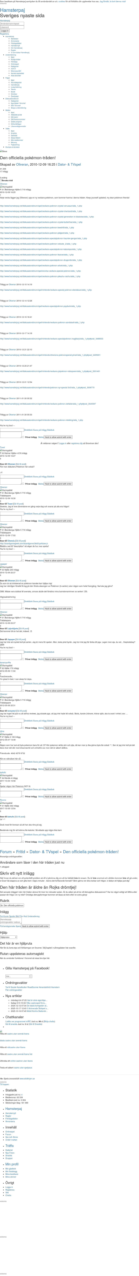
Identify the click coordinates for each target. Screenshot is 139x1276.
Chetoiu (11, 540)
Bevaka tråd (7, 180)
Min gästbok (10, 1168)
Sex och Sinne (11, 1137)
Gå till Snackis (35, 1024)
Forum (6, 851)
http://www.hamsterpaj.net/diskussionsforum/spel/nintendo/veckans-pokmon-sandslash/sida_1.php (42, 322)
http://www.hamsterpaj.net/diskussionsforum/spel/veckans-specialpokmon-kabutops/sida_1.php (41, 249)
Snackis (14, 133)
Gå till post (20, 464)
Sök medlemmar (17, 140)
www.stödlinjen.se (27, 1078)
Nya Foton (9, 1152)
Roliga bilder (15, 59)
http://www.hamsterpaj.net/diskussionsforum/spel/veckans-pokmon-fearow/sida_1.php (37, 254)
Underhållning (10, 55)
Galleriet (14, 135)
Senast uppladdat (17, 73)
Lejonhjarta (12, 628)
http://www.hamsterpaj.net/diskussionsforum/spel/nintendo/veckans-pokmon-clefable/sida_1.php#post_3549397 (48, 403)
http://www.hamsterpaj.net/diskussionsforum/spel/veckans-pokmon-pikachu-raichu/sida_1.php (40, 276)
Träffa (7, 128)
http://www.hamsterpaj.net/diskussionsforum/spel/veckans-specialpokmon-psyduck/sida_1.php (40, 306)
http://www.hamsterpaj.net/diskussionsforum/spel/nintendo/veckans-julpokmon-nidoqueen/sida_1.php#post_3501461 (50, 371)
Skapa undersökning (18, 108)
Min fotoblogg (11, 1171)
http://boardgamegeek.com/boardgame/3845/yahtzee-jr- (24, 543)
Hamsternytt (15, 45)
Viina (2, 731)
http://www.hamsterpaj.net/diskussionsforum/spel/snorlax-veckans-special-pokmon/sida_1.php (40, 270)
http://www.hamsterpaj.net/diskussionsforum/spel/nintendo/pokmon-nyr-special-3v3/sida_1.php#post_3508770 (47, 387)
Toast (2, 447)
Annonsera (15, 41)
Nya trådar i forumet (18, 103)
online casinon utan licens (21, 1060)
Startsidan (14, 38)
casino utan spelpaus (23, 1067)
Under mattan (11, 1139)
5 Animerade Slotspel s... (37, 1008)
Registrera (9, 1189)
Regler (13, 50)
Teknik (13, 89)
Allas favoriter (16, 75)
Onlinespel (15, 64)
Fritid (20, 851)
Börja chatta (49, 1021)
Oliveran (22, 164)
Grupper (9, 1158)
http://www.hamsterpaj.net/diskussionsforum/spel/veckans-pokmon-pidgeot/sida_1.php (37, 232)
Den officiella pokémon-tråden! (91, 851)
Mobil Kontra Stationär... (37, 1011)
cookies (62, 1)
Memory (14, 142)
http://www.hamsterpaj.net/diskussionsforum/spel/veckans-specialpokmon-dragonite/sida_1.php (41, 260)
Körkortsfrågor (16, 124)
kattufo (3, 772)
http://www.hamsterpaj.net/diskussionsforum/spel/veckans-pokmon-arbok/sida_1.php (36, 265)
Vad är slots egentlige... (37, 1000)
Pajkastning (15, 144)
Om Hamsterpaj (16, 48)
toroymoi (11, 710)
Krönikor (14, 94)
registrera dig (77, 443)
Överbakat (14, 96)
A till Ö (13, 68)
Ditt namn (14, 117)
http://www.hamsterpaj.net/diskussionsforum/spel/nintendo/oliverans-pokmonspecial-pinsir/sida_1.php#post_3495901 (50, 355)
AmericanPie (5, 662)
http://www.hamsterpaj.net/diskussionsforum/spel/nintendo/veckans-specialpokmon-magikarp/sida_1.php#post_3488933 (51, 338)
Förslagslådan (16, 43)
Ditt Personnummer (18, 119)
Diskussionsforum (12, 98)
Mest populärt (16, 71)
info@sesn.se (94, 1199)
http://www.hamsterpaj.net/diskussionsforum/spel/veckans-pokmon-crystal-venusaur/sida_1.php (41, 205)
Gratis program (16, 121)
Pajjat (7, 78)
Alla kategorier (16, 82)
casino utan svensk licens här (19, 1054)
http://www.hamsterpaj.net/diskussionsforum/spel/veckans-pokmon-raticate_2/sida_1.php (38, 243)
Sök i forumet (15, 105)
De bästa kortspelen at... (37, 1005)
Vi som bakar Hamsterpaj (20, 52)
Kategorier (15, 66)
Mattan (7, 110)
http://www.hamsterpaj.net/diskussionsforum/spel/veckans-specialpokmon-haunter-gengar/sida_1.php (43, 238)
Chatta (8, 1195)
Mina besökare (11, 1174)
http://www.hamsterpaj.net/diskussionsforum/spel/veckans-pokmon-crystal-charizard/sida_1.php (41, 211)
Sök (7, 1192)
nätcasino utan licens (16, 1047)
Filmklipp (14, 61)
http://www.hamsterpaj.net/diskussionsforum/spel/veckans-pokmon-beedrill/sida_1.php (37, 227)
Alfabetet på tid (16, 115)
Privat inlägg (31, 437)
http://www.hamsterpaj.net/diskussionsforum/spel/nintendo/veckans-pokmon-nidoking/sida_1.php (41, 420)
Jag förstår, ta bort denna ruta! (113, 1)
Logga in (62, 443)
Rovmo (3, 800)
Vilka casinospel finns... (36, 1003)
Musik (13, 91)
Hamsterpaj (9, 36)
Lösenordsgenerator (18, 126)
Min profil (11, 1164)
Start (12, 57)
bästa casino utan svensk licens (13, 1040)
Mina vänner (10, 1176)
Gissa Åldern (15, 138)
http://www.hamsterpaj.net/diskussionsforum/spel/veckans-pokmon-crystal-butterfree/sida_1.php (41, 222)
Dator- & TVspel (69, 164)
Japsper (3, 564)
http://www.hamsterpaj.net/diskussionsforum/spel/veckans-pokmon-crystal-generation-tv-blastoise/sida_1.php (47, 216)
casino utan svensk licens (18, 1033)
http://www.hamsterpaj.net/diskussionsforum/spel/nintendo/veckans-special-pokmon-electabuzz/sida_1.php (46, 289)
